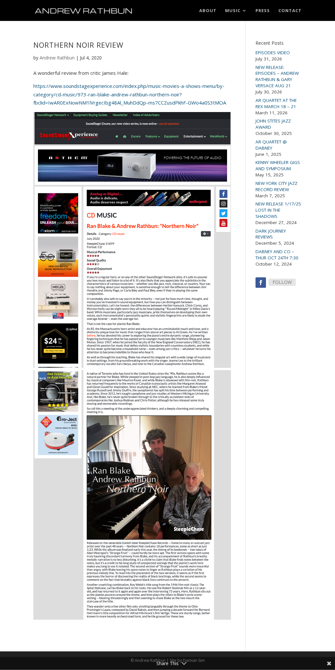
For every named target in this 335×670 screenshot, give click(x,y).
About (208, 10)
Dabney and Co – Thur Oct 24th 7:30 (277, 255)
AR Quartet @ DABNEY (271, 145)
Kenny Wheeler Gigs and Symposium (278, 165)
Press (263, 10)
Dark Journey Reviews (271, 234)
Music (232, 10)
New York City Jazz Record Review (276, 186)
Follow (282, 282)
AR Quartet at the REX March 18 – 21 (276, 103)
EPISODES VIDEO (273, 53)
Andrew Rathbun (57, 58)
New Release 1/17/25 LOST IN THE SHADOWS (278, 210)
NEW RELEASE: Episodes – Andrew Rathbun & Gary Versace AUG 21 (277, 76)
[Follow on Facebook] (261, 282)
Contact (290, 10)
